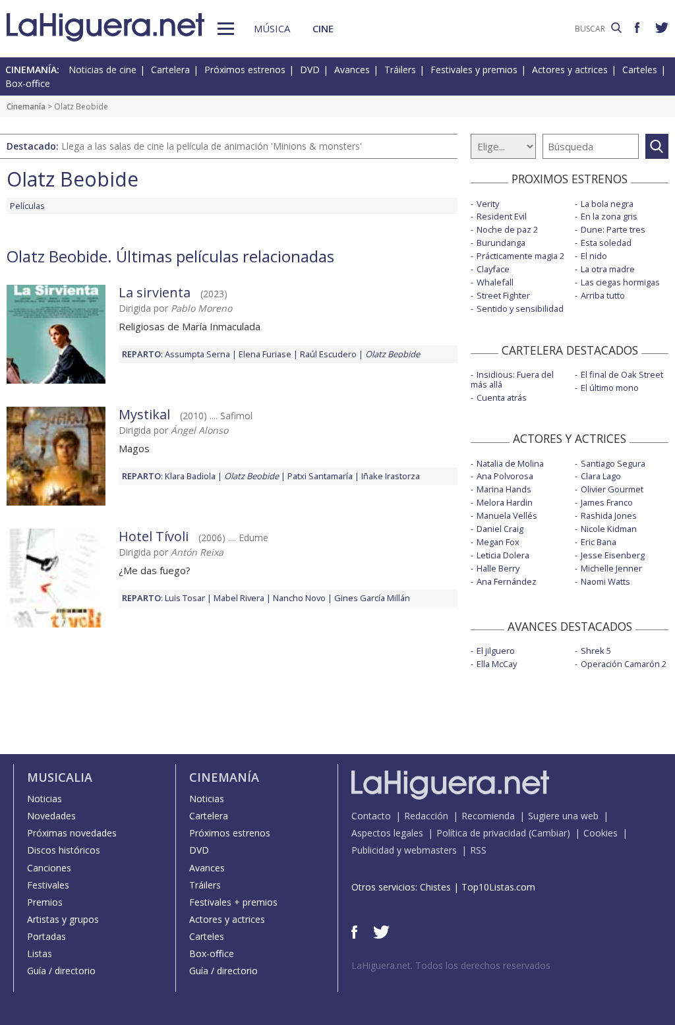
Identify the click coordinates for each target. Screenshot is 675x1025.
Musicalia (59, 777)
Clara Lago (601, 476)
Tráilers (400, 69)
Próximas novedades (72, 833)
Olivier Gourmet (612, 489)
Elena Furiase (265, 354)
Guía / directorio (61, 970)
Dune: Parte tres (613, 229)
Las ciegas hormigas (620, 282)
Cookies (600, 833)
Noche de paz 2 (507, 229)
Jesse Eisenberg (613, 555)
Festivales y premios (473, 69)
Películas (27, 206)
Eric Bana (598, 542)
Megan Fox (498, 542)
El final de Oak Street (622, 374)
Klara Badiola (190, 476)
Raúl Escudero (328, 354)
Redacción (426, 815)
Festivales (48, 885)
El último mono (610, 388)
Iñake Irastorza (390, 476)
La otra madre (608, 269)
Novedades (51, 815)
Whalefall (495, 282)
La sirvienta (155, 292)
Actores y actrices (570, 69)
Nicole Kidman (609, 529)
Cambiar (549, 833)
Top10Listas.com (498, 887)
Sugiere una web (563, 815)
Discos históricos (63, 850)
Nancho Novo (299, 598)
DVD (310, 69)
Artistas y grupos (63, 919)
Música (272, 28)
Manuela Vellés (507, 515)
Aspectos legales (387, 833)
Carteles (639, 69)
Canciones (49, 868)
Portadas (46, 936)
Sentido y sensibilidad (520, 308)
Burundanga (501, 243)
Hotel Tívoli (154, 536)
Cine (323, 28)
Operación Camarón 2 (623, 664)
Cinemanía (26, 106)
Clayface (493, 269)
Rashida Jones (609, 515)
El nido (594, 256)
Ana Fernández (507, 581)
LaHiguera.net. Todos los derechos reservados (450, 965)
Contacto (371, 815)
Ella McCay (497, 664)
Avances (352, 69)
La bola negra (607, 204)
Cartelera (170, 69)
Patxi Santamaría (320, 476)
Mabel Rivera (239, 598)
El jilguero (496, 651)
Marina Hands (504, 489)
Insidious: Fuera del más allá (512, 379)
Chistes (435, 887)
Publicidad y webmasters (404, 850)
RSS (478, 850)
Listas (39, 953)
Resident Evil (502, 216)
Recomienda (488, 815)
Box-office (27, 83)
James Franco (607, 502)
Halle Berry (498, 568)
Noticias (44, 798)
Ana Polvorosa (505, 476)
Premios (45, 902)
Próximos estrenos (244, 69)
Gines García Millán (372, 598)
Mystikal (144, 414)
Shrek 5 (596, 651)
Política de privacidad (481, 833)
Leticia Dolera (503, 555)
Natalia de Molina (510, 463)
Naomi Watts (605, 581)
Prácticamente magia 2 (520, 256)
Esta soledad (606, 243)
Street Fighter (503, 295)
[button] (226, 28)
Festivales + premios (233, 902)
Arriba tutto (603, 295)
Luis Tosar (185, 598)
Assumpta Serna (197, 354)
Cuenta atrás (502, 397)
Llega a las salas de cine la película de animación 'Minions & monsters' (211, 146)
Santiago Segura (613, 463)
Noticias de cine (102, 69)
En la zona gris (609, 216)
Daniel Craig (500, 529)
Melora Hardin (505, 502)
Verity (488, 204)
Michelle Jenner (611, 568)
